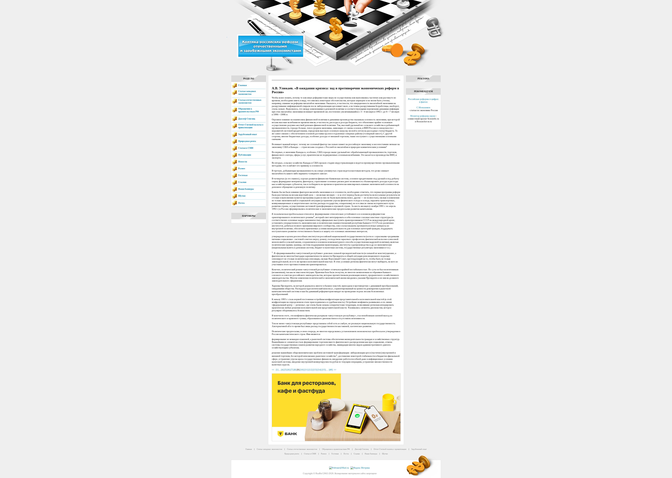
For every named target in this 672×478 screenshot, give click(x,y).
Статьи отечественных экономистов (249, 101)
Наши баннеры (246, 189)
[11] (306, 369)
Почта (241, 203)
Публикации (244, 154)
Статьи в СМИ (245, 148)
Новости (242, 161)
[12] (311, 369)
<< (273, 369)
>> (335, 369)
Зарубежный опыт (247, 134)
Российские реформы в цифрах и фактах (423, 100)
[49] (331, 369)
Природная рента (247, 141)
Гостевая (242, 175)
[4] (282, 369)
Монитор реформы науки (422, 116)
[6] (288, 369)
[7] (291, 369)
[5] (285, 369)
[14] (319, 369)
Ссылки (242, 182)
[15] (324, 369)
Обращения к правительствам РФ (248, 110)
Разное (241, 168)
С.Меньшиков (423, 107)
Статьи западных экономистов (247, 92)
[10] (302, 369)
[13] (315, 369)
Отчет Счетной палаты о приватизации (250, 126)
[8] (295, 369)
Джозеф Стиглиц (246, 118)
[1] (277, 369)
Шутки (241, 195)
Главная (242, 85)
